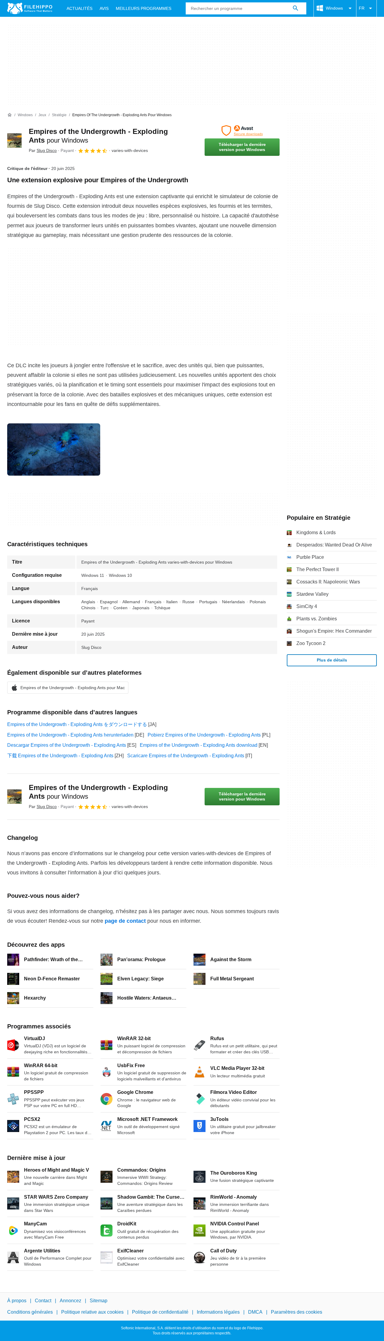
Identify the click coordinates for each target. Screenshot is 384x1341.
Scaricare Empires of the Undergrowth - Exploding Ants (185, 755)
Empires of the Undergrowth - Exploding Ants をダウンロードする (77, 724)
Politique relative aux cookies (92, 1312)
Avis (104, 8)
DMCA (255, 1312)
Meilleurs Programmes (143, 8)
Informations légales (218, 1312)
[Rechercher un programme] (296, 8)
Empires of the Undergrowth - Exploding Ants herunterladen (70, 734)
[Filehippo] (29, 8)
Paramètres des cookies (296, 1312)
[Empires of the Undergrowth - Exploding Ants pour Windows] (14, 140)
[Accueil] (9, 115)
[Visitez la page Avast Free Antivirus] (242, 130)
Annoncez (70, 1300)
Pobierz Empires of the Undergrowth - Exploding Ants (204, 734)
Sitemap (98, 1300)
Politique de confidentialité (160, 1312)
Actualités (79, 8)
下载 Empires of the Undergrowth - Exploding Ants (60, 755)
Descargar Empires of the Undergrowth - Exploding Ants (66, 745)
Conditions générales (30, 1312)
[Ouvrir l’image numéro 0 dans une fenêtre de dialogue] (53, 449)
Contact (43, 1300)
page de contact (125, 921)
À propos (16, 1300)
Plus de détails (332, 660)
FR (361, 8)
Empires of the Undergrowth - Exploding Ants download (198, 745)
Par (43, 150)
